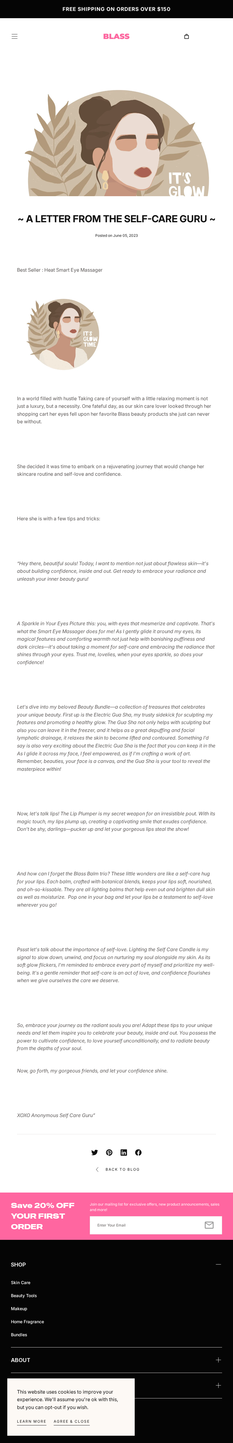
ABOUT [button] (20, 1360)
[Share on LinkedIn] (123, 1152)
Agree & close (72, 1421)
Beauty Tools (24, 1295)
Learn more (31, 1421)
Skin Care (20, 1282)
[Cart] (186, 36)
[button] (14, 36)
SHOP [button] (18, 1264)
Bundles (19, 1334)
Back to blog (123, 1169)
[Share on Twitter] (94, 1152)
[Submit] (209, 1225)
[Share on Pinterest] (109, 1152)
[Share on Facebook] (138, 1152)
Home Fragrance (27, 1321)
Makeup (19, 1308)
